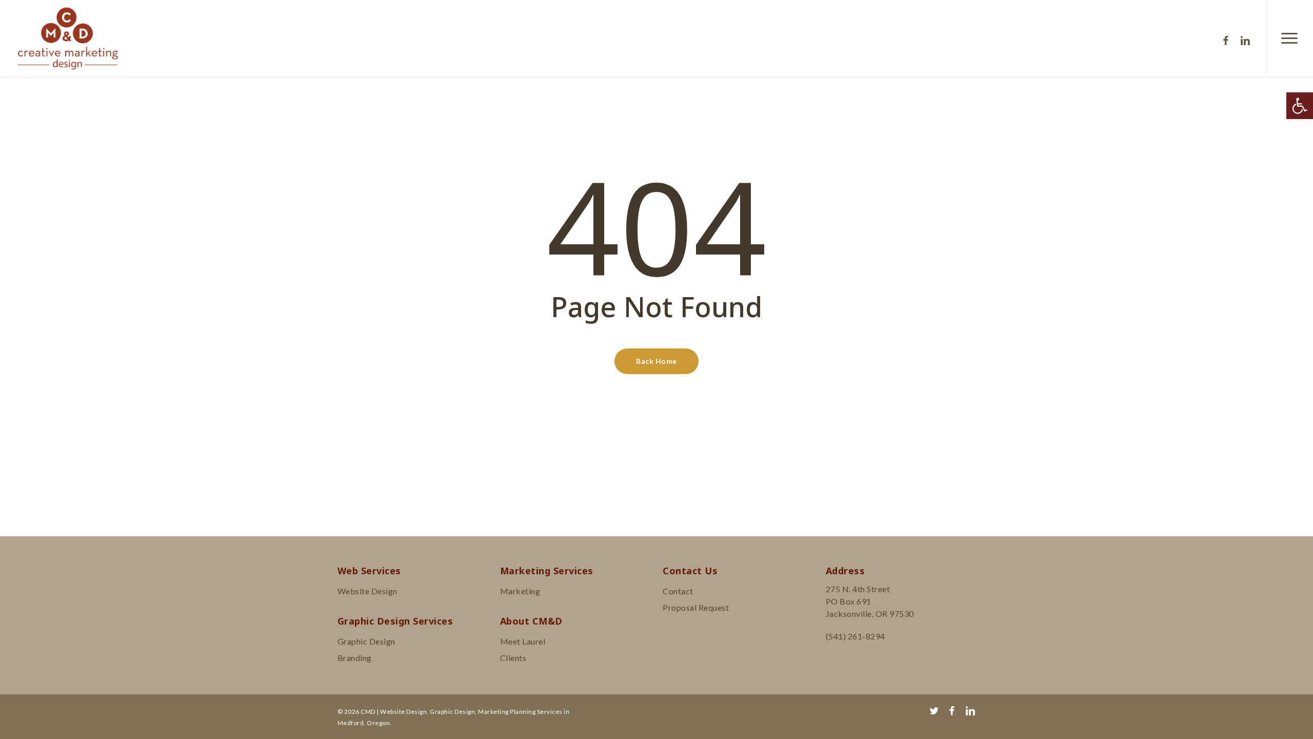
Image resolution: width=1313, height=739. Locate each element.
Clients (513, 658)
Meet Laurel (523, 641)
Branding (354, 658)
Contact (678, 591)
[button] (1299, 105)
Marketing (520, 591)
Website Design (367, 591)
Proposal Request (696, 607)
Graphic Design (366, 641)
